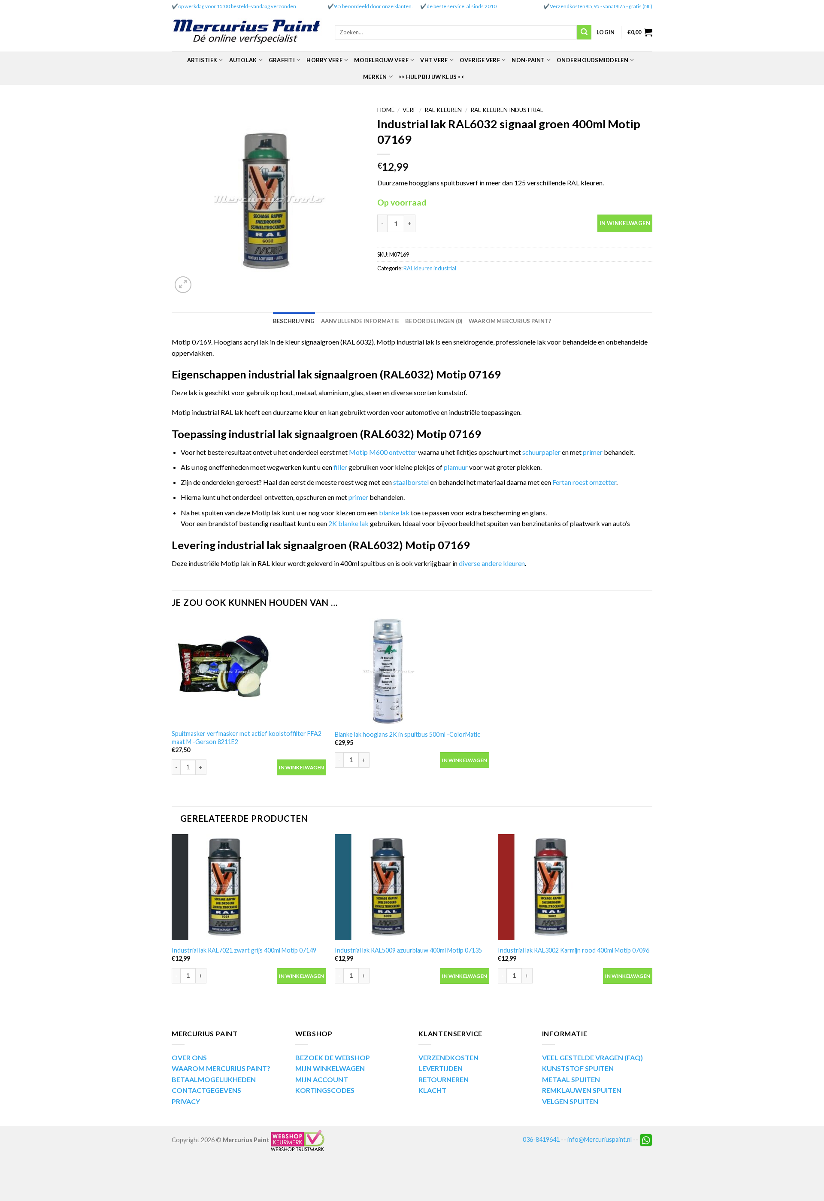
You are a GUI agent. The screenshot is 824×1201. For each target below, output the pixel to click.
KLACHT (432, 1090)
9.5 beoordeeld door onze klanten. (373, 6)
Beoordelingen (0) (433, 321)
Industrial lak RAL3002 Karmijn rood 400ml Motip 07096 (573, 950)
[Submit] (584, 32)
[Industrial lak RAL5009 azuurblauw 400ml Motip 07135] (412, 887)
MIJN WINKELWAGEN (330, 1068)
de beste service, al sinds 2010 (462, 6)
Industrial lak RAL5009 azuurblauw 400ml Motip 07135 (408, 950)
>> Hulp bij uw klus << (431, 76)
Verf (409, 109)
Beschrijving (294, 321)
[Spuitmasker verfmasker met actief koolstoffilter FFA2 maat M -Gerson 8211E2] (249, 671)
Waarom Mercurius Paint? (510, 321)
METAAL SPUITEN (571, 1079)
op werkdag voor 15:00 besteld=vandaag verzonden (237, 6)
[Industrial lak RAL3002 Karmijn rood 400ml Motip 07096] (575, 887)
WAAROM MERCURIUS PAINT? (221, 1068)
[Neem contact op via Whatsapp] (645, 1139)
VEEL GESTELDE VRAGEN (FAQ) (592, 1057)
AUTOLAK (243, 60)
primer (593, 452)
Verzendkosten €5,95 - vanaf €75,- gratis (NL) (601, 6)
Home (385, 109)
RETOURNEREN (443, 1079)
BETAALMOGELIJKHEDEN (214, 1079)
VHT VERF (434, 60)
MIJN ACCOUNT (321, 1079)
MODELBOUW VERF (381, 60)
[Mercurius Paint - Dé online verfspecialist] (247, 32)
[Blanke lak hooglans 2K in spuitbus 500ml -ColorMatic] (412, 671)
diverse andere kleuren (492, 563)
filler (340, 467)
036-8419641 (541, 1139)
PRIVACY (186, 1101)
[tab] (294, 321)
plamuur (456, 467)
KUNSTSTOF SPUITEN (578, 1068)
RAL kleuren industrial (506, 109)
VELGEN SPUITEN (570, 1101)
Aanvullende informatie (360, 321)
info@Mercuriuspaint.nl (599, 1139)
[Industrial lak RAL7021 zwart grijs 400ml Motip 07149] (249, 887)
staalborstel (411, 482)
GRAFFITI (282, 60)
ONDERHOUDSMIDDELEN (592, 60)
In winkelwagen (625, 223)
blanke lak (395, 512)
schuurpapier (541, 452)
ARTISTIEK (202, 60)
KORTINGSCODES (324, 1090)
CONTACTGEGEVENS (206, 1090)
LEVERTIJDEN (440, 1068)
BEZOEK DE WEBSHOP (332, 1057)
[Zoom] (183, 284)
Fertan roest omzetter (584, 482)
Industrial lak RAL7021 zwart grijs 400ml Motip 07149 (244, 950)
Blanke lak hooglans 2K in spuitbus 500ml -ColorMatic (407, 734)
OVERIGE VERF (480, 60)
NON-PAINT (528, 60)
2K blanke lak (348, 523)
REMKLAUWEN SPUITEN (581, 1090)
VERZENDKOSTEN (448, 1057)
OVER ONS (189, 1057)
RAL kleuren (443, 109)
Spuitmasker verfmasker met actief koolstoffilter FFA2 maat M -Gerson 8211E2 (246, 737)
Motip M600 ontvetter (383, 452)
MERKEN (375, 76)
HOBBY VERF (324, 60)
